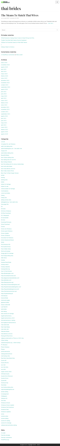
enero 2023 (4, 78)
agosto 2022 (4, 89)
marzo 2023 (4, 74)
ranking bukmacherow (6, 354)
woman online (4, 416)
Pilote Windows (5, 347)
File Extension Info (5, 244)
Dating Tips (4, 197)
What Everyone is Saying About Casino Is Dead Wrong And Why (17, 38)
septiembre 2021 (5, 114)
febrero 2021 (4, 129)
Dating (2, 195)
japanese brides (5, 302)
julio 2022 (3, 91)
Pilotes (3, 349)
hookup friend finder (6, 262)
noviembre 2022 (5, 82)
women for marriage (6, 423)
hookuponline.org (5, 269)
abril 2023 (3, 71)
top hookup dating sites (7, 387)
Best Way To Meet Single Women (10, 173)
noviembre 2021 (5, 109)
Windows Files (5, 409)
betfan (2, 175)
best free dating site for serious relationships (12, 164)
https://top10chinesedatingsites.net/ (10, 284)
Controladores (4, 191)
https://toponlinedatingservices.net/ (10, 289)
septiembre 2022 (5, 87)
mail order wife (5, 329)
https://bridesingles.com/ (7, 273)
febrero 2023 (4, 76)
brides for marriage (6, 184)
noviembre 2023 (5, 65)
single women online (6, 371)
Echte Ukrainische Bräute (7, 240)
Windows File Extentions (7, 407)
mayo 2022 (4, 96)
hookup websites (5, 267)
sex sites (3, 369)
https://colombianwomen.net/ (8, 275)
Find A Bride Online (6, 249)
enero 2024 (4, 62)
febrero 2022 (4, 103)
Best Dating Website (6, 162)
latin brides (4, 309)
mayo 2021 (4, 123)
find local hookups (5, 251)
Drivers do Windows (6, 229)
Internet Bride (4, 298)
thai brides (3, 385)
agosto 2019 (4, 134)
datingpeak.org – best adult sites (9, 202)
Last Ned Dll (4, 307)
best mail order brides (6, 166)
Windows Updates (6, 412)
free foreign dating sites (7, 255)
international (4, 296)
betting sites (4, 180)
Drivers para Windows (6, 231)
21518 (3, 142)
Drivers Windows (5, 235)
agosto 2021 (4, 116)
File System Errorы (6, 246)
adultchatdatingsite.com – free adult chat (11, 148)
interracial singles (5, 300)
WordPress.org (5, 439)
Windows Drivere (5, 403)
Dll (1, 206)
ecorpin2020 (6, 18)
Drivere (3, 226)
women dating (4, 418)
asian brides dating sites (7, 153)
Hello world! (19, 55)
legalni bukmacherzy (6, 316)
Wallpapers (4, 396)
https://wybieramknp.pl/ (7, 293)
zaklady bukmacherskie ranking (9, 425)
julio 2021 (3, 118)
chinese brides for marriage (8, 188)
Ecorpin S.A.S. (23, 445)
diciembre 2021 (5, 107)
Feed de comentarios (6, 437)
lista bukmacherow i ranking (8, 320)
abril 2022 (3, 98)
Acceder (3, 433)
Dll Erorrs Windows (6, 211)
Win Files (3, 400)
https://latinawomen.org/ (7, 282)
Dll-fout (3, 220)
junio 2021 (4, 120)
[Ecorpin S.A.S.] (5, 2)
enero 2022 (4, 105)
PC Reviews (4, 345)
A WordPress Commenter (7, 55)
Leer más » (50, 23)
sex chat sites (4, 367)
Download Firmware (6, 222)
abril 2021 (3, 125)
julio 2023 (3, 69)
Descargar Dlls (5, 204)
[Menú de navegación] (57, 2)
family (2, 242)
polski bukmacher (5, 351)
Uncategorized (5, 394)
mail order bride (5, 325)
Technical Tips (4, 383)
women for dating (5, 421)
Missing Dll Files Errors (7, 336)
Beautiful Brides (5, 155)
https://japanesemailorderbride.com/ (10, 278)
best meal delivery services (8, 168)
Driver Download (5, 224)
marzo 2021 (4, 127)
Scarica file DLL (5, 362)
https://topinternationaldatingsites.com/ (11, 287)
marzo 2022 (4, 100)
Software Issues (5, 374)
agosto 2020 (4, 132)
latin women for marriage (7, 313)
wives (2, 414)
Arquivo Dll (4, 151)
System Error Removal (7, 376)
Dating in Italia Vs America (7, 47)
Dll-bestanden (4, 218)
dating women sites (6, 200)
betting (3, 177)
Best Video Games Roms (7, 171)
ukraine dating (4, 391)
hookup (3, 260)
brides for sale (4, 186)
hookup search (4, 264)
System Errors (4, 378)
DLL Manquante (5, 215)
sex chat (3, 365)
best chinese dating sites (7, 157)
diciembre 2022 (5, 80)
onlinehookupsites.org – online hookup (10, 342)
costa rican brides (5, 193)
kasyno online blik (5, 304)
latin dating (4, 311)
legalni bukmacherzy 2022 (8, 318)
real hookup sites (5, 356)
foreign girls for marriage (7, 253)
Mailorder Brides (5, 331)
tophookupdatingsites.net (7, 389)
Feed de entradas (5, 435)
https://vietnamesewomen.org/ (9, 291)
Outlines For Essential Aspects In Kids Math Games (14, 42)
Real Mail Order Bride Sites (8, 358)
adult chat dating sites (6, 146)
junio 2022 (4, 94)
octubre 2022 (4, 85)
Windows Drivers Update (7, 405)
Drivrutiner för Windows (7, 238)
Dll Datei (3, 209)
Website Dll (4, 398)
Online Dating (4, 340)
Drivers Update (5, 233)
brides (2, 182)
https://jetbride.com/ (6, 280)
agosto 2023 (4, 67)
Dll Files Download (6, 213)
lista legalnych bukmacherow (8, 322)
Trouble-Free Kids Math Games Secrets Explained (13, 40)
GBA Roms (4, 258)
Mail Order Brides (5, 327)
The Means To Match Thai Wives (19, 15)
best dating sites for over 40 (8, 159)
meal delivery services (6, 334)
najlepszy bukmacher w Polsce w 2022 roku (12, 338)
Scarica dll (3, 360)
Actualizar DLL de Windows (8, 144)
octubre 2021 (4, 112)
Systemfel (3, 380)
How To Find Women (6, 271)
